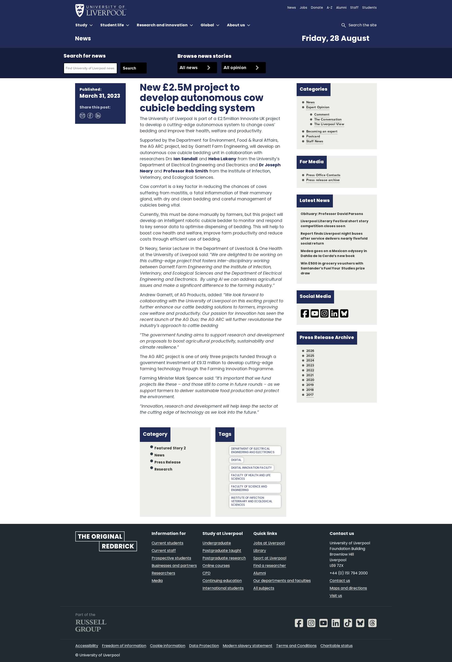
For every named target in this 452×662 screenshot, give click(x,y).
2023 (310, 365)
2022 (310, 370)
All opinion (235, 67)
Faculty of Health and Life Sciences (251, 477)
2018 (310, 389)
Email (82, 115)
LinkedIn (97, 115)
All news (189, 67)
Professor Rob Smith (185, 171)
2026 (310, 350)
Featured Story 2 (170, 448)
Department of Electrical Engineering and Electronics (253, 451)
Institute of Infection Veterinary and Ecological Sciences (251, 501)
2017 (310, 394)
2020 (310, 380)
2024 (310, 360)
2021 (310, 375)
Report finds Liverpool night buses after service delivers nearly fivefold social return (334, 238)
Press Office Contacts (323, 175)
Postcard (313, 136)
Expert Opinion (317, 107)
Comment (321, 114)
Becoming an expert (321, 131)
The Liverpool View (329, 124)
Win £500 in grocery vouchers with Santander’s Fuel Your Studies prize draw (333, 268)
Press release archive (323, 180)
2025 (310, 355)
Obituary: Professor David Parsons (332, 214)
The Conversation (328, 119)
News (83, 39)
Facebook (90, 115)
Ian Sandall (186, 159)
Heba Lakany (222, 159)
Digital (236, 460)
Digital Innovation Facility (251, 468)
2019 (310, 384)
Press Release (167, 462)
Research (163, 469)
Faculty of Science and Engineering (249, 488)
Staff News (314, 141)
